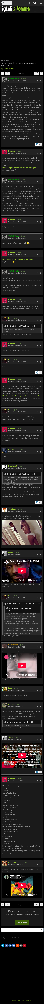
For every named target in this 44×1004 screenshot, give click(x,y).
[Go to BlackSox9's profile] (4, 467)
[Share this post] (40, 81)
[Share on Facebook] (6, 945)
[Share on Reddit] (17, 945)
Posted (17, 81)
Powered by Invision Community (22, 1000)
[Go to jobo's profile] (4, 689)
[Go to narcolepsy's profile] (4, 646)
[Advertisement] (22, 35)
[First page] (2, 73)
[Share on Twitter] (2, 945)
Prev (7, 73)
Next (36, 73)
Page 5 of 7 (22, 73)
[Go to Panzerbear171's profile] (4, 863)
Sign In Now (22, 922)
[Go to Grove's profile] (4, 553)
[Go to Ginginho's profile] (4, 510)
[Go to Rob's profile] (4, 319)
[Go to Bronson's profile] (4, 152)
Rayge (5, 63)
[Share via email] (21, 945)
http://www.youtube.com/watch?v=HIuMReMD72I (19, 259)
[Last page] (41, 73)
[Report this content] (37, 81)
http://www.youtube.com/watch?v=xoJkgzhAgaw (19, 168)
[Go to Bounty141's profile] (4, 450)
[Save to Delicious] (13, 945)
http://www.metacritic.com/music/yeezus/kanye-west (20, 396)
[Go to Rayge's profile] (4, 705)
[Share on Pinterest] (24, 945)
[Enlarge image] (13, 262)
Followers (20, 930)
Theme (22, 998)
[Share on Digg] (10, 945)
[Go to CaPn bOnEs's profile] (4, 79)
